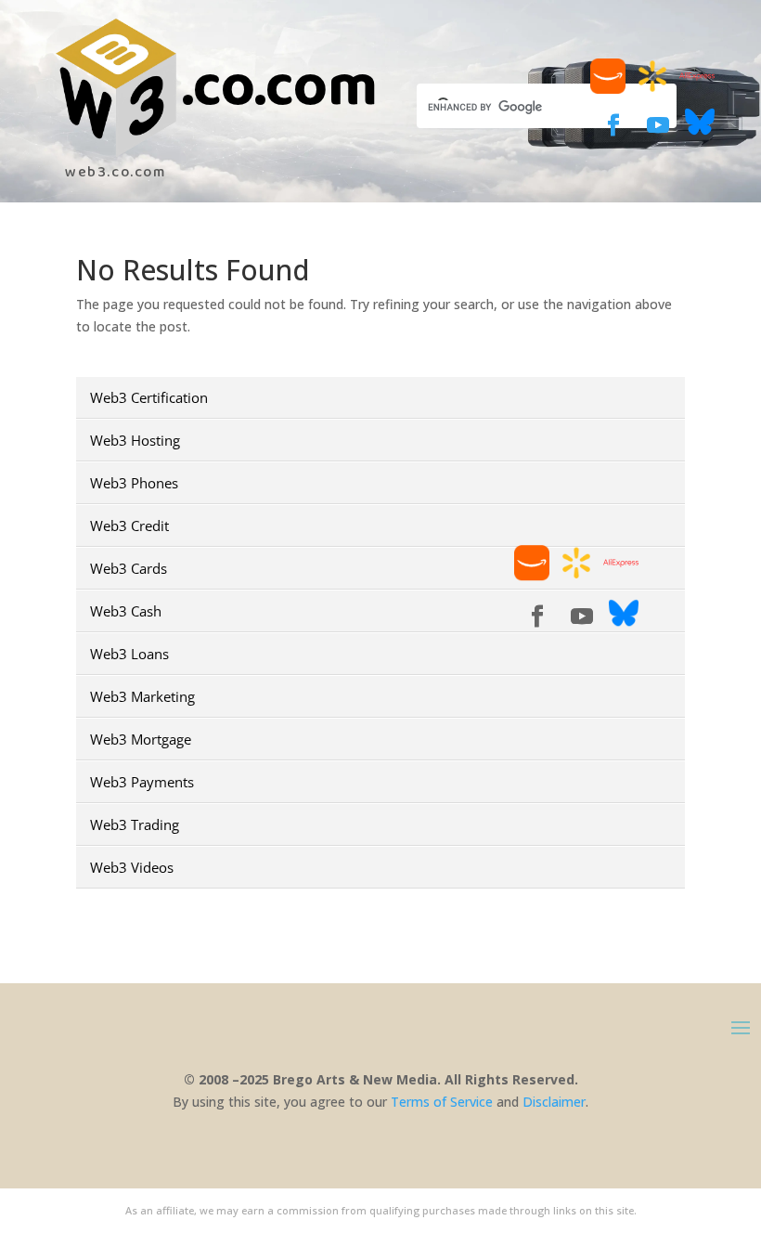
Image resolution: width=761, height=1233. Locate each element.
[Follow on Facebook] (613, 125)
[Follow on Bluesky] (700, 131)
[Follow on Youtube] (658, 125)
